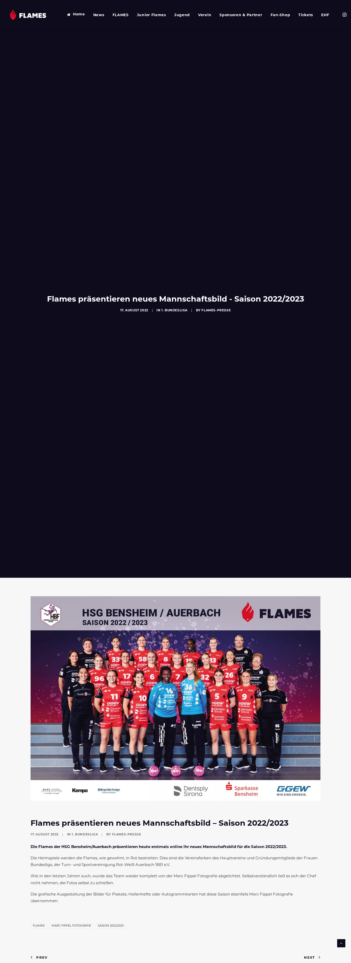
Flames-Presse (216, 310)
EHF (325, 15)
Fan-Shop (280, 15)
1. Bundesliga (174, 310)
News (98, 15)
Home (79, 14)
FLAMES (121, 15)
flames (39, 926)
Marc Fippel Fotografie (71, 926)
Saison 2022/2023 (111, 926)
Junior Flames (151, 15)
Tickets (305, 15)
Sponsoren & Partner (240, 15)
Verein (204, 15)
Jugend (182, 15)
